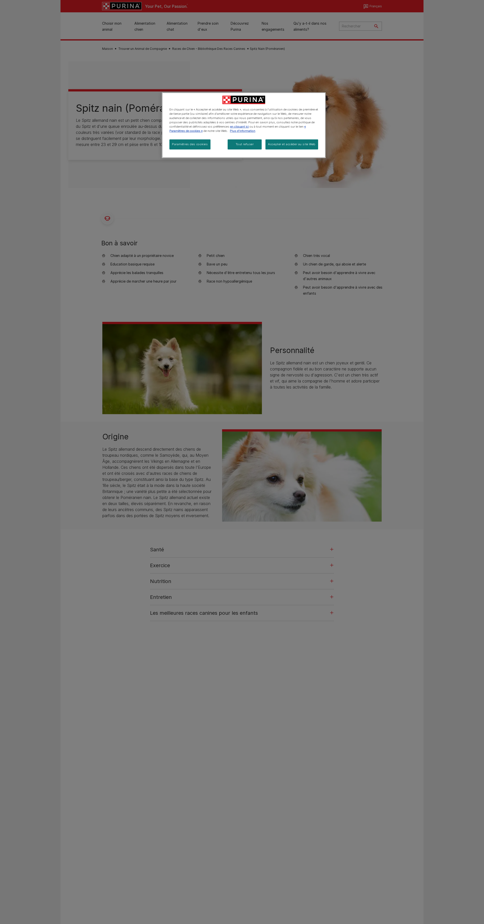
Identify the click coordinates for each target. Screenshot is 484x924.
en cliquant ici (239, 126)
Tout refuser (245, 144)
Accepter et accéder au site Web (292, 144)
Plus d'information (242, 131)
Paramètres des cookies (190, 144)
